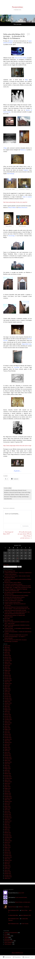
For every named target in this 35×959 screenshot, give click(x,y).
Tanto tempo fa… (8, 944)
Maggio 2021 (7, 749)
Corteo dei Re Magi (25, 492)
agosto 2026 (7, 645)
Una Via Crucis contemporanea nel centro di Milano (16, 595)
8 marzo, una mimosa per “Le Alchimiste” (13, 600)
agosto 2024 (7, 685)
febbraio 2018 (7, 812)
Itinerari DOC (7, 936)
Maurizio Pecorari (12, 906)
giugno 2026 (7, 649)
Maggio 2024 (7, 690)
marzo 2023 (7, 713)
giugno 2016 (7, 845)
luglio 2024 (7, 686)
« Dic (4, 564)
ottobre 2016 (7, 839)
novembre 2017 (8, 817)
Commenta (25, 526)
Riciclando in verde (8, 940)
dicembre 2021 (7, 737)
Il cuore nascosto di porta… (21, 897)
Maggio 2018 (7, 808)
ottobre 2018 (7, 799)
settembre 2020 (8, 762)
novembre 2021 (8, 739)
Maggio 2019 (7, 788)
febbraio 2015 (7, 872)
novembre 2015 (8, 857)
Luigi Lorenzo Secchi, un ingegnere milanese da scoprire (17, 585)
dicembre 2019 (7, 776)
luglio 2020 (7, 765)
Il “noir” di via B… (25, 923)
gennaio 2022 (7, 736)
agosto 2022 (7, 724)
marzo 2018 (7, 811)
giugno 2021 (7, 747)
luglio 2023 (7, 706)
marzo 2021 (7, 752)
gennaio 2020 (7, 775)
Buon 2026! (7, 618)
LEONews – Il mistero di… (24, 906)
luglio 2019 (7, 785)
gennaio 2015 (7, 873)
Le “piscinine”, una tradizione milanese (13, 584)
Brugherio (6, 492)
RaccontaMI (7, 939)
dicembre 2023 (7, 698)
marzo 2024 (7, 693)
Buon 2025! (21, 892)
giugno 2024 (7, 688)
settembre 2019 (8, 781)
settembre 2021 (8, 742)
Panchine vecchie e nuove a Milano (12, 582)
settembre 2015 (8, 860)
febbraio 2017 (7, 832)
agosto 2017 (7, 822)
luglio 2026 (7, 647)
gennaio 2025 (7, 677)
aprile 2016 (7, 849)
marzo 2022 (7, 732)
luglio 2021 (7, 745)
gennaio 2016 (7, 854)
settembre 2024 (8, 683)
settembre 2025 (8, 663)
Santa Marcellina (8, 498)
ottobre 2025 (7, 662)
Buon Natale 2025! (8, 620)
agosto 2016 (7, 842)
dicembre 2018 (7, 796)
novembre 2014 (8, 876)
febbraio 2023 (7, 714)
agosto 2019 (7, 783)
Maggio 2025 (7, 670)
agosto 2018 (7, 803)
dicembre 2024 (7, 678)
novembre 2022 (8, 719)
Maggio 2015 (7, 867)
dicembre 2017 (7, 816)
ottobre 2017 (7, 819)
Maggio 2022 (7, 729)
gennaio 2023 (7, 716)
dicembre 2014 (7, 875)
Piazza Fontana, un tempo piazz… (23, 902)
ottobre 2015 (7, 858)
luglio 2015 (7, 863)
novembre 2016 (8, 837)
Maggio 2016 (7, 847)
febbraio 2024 (7, 695)
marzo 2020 (7, 772)
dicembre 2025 (7, 659)
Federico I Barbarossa (20, 494)
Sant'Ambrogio (25, 496)
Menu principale (17, 24)
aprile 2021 (7, 750)
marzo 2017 (7, 831)
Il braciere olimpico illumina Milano (12, 602)
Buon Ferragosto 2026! (9, 571)
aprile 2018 (7, 809)
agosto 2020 (7, 763)
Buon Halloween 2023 (26, 915)
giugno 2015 (7, 865)
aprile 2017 (7, 829)
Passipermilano (17, 7)
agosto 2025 (7, 665)
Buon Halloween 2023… (14, 910)
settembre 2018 (8, 801)
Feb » (7, 564)
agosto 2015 (7, 862)
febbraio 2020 (7, 773)
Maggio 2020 (7, 768)
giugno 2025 (7, 668)
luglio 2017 (7, 824)
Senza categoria (8, 942)
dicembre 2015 (7, 855)
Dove (10, 488)
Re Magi (19, 496)
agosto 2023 (7, 704)
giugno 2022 (7, 727)
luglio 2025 (7, 667)
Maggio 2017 (7, 827)
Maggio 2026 (7, 650)
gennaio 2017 (7, 834)
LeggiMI (6, 937)
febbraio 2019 (7, 793)
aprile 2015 (7, 868)
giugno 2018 (7, 806)
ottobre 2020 (7, 760)
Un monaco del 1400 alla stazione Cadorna (14, 597)
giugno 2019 (7, 786)
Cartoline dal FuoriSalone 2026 (11, 590)
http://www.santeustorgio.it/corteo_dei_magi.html (15, 202)
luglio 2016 (7, 844)
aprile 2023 (7, 711)
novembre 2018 (8, 798)
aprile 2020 (7, 770)
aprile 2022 (7, 731)
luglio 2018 (7, 804)
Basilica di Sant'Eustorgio (12, 490)
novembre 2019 (8, 778)
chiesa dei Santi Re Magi (15, 492)
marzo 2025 (7, 673)
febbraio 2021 (7, 754)
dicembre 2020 (7, 757)
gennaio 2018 (7, 814)
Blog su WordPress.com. (17, 952)
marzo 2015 (7, 870)
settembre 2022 (8, 722)
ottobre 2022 (7, 721)
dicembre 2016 (7, 835)
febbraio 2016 (7, 852)
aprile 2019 (7, 790)
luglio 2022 (7, 726)
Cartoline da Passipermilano (11, 932)
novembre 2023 (8, 700)
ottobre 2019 (7, 780)
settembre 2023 (8, 703)
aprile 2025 (7, 672)
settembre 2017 (8, 821)
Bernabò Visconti (22, 490)
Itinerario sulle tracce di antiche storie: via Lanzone (16, 635)
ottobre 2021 (7, 740)
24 (17, 558)
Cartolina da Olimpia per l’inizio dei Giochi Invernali (16, 607)
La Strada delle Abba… (13, 915)
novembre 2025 (8, 660)
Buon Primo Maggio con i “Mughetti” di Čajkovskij (15, 589)
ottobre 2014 (7, 878)
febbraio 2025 (7, 675)
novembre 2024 (8, 680)
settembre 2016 (8, 840)
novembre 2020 (8, 758)
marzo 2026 (7, 654)
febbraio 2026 (7, 655)
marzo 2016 (7, 850)
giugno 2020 (7, 767)
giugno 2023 (7, 708)
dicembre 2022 (7, 718)
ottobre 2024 (7, 681)
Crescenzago (7, 494)
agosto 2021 (7, 744)
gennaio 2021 (7, 755)
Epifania (13, 494)
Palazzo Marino (13, 496)
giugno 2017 (7, 826)
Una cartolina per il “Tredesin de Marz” (13, 599)
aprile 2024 (7, 691)
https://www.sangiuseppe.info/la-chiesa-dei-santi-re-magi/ (17, 445)
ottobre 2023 (7, 701)
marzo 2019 (7, 791)
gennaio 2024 (7, 696)
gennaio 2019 (7, 794)
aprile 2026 (7, 652)
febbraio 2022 (7, 734)
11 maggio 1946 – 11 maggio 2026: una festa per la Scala (17, 587)
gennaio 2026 (7, 657)
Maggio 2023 (7, 709)
